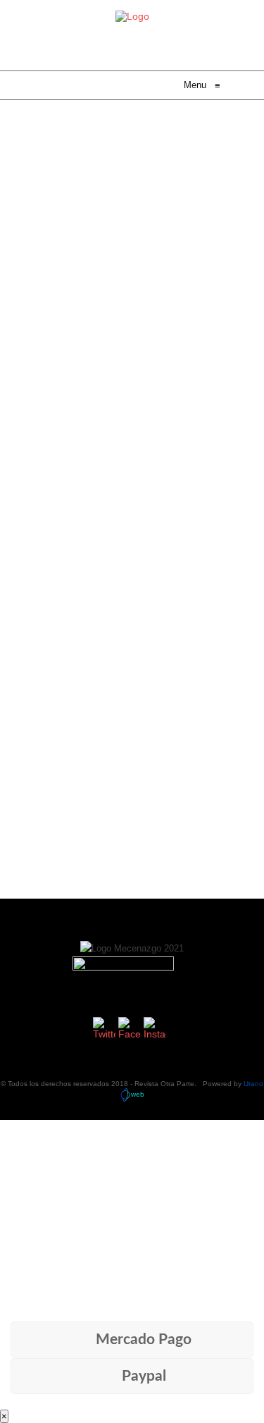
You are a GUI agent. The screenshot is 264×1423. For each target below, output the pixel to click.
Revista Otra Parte (164, 1084)
